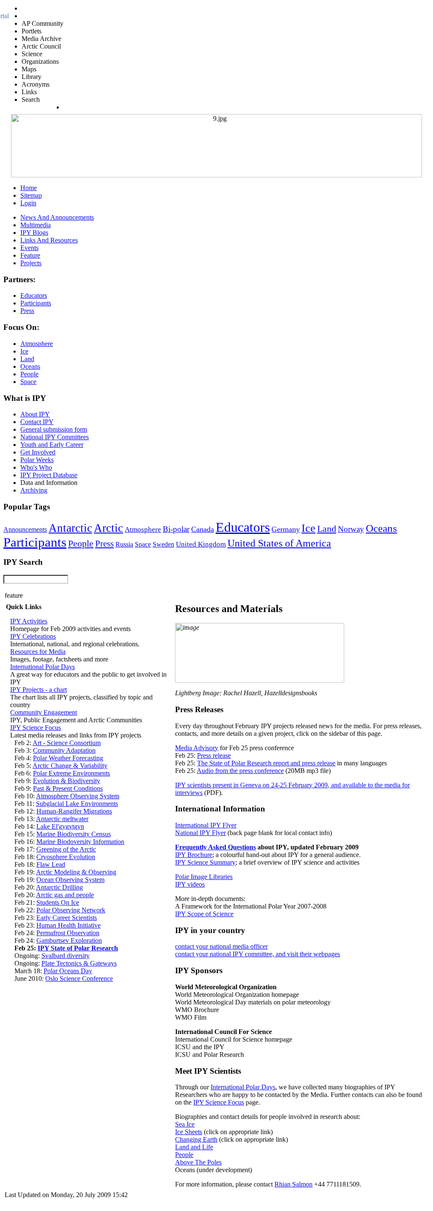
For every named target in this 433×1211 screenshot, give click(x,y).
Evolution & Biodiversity (66, 780)
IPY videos (190, 884)
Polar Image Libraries (204, 876)
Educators (243, 527)
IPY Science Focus (35, 727)
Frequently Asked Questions (215, 847)
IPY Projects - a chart (38, 689)
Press (104, 544)
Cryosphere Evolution (65, 856)
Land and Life (194, 1147)
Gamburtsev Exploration (69, 940)
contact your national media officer (221, 946)
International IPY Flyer (205, 825)
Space (143, 544)
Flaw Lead (50, 864)
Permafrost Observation (67, 932)
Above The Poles (198, 1162)
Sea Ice (185, 1124)
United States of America (279, 543)
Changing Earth (196, 1139)
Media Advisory (196, 747)
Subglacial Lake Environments (77, 803)
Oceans (381, 528)
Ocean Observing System (70, 879)
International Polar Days (42, 666)
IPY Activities (28, 621)
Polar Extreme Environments (71, 773)
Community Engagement (43, 712)
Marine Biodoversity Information (80, 841)
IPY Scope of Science (204, 913)
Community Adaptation (64, 750)
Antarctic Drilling (59, 887)
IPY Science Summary (205, 862)
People (80, 544)
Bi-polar (176, 529)
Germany (285, 529)
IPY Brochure (193, 854)
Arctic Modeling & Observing (76, 872)
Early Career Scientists (66, 917)
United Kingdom (201, 544)
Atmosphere (143, 529)
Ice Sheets (188, 1131)
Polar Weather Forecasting (68, 758)
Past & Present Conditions (68, 788)
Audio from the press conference (240, 770)
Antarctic (70, 528)
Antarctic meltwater (62, 818)
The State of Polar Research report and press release (266, 763)
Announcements (25, 529)
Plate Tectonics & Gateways (79, 963)
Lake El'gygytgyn (60, 826)
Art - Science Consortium (67, 742)
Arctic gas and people (65, 894)
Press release (214, 755)
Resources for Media (38, 651)
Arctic (108, 528)
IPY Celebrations (33, 636)
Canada (202, 529)
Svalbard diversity (65, 955)
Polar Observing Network (70, 910)
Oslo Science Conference (79, 978)
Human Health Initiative (68, 925)
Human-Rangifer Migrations (74, 811)
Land (326, 528)
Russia (124, 544)
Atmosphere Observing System (77, 796)
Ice (308, 528)
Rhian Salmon (293, 1184)
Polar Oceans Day (68, 970)
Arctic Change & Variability (70, 765)
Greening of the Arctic (66, 849)
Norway (351, 529)
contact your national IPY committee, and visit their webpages (257, 954)
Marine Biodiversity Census (73, 834)
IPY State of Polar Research (78, 948)
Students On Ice (57, 902)
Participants (34, 542)
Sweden (163, 544)
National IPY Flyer (200, 832)
